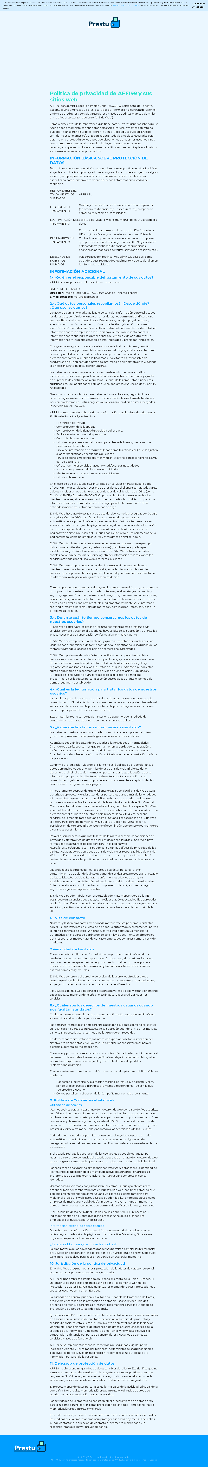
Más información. (120, 5)
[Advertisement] (104, 62)
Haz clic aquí (134, 5)
